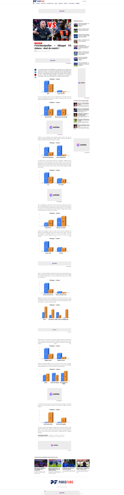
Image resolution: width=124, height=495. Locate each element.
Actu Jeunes (71, 3)
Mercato (61, 3)
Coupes (65, 3)
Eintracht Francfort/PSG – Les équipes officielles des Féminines (83, 24)
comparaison (62, 435)
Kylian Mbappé (41, 436)
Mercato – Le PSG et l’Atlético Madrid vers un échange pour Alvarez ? (83, 104)
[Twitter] (61, 487)
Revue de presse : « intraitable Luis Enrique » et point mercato (83, 469)
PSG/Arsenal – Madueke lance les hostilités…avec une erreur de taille (83, 120)
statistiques (59, 436)
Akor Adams (56, 435)
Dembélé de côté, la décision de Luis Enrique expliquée (68, 469)
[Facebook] (58, 487)
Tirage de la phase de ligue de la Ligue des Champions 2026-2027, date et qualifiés (83, 35)
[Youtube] (63, 487)
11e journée (51, 435)
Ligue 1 (56, 3)
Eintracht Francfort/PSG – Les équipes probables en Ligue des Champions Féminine (54, 469)
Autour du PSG (50, 3)
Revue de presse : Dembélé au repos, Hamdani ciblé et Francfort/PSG (39, 469)
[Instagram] (66, 487)
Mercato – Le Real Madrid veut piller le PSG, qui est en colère (83, 109)
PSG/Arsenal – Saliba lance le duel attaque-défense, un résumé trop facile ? (83, 114)
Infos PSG (43, 3)
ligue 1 (46, 436)
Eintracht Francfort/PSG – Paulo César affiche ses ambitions (83, 58)
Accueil (38, 3)
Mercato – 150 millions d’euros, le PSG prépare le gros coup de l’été (83, 125)
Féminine (77, 3)
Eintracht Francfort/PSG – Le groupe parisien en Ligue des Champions (83, 64)
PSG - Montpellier (52, 436)
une (63, 436)
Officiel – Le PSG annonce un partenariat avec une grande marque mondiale (83, 53)
